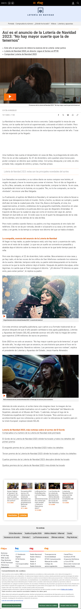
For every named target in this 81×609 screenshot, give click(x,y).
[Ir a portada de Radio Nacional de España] (36, 549)
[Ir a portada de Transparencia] (62, 549)
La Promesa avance (41, 537)
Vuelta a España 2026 (33, 533)
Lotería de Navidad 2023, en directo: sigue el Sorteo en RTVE (31, 51)
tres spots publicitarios (59, 330)
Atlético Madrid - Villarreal (54, 533)
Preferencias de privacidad (11, 605)
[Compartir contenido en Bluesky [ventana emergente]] (68, 114)
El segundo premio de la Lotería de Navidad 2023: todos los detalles (32, 447)
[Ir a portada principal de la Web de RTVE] (7, 548)
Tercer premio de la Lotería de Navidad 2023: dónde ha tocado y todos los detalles (39, 453)
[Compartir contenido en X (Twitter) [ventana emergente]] (63, 114)
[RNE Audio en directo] (12, 3)
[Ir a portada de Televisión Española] (22, 549)
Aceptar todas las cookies (69, 605)
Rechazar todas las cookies (48, 605)
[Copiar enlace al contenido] (77, 114)
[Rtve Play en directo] (9, 3)
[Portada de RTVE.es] (40, 3)
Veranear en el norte (12, 537)
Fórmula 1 (26, 537)
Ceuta (69, 533)
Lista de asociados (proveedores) (12, 600)
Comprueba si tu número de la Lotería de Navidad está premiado (31, 433)
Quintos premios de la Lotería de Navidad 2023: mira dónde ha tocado (33, 465)
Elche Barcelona (15, 533)
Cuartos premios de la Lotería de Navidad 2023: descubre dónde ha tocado (36, 459)
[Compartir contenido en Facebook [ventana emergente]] (58, 114)
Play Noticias (72, 537)
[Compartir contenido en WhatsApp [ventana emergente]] (72, 114)
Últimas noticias (57, 537)
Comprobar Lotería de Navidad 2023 (20, 54)
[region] (40, 588)
